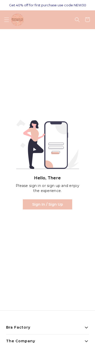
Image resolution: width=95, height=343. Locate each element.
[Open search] (77, 19)
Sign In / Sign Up (47, 204)
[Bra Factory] (17, 19)
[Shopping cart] (87, 19)
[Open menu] (6, 19)
